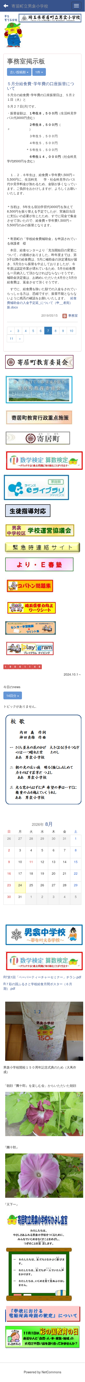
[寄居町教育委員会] (39, 361)
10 (71, 330)
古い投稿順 (18, 72)
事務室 (72, 315)
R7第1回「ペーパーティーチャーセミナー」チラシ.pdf (42, 977)
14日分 (11, 695)
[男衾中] (44, 934)
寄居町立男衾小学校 (30, 6)
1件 (38, 72)
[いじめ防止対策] (27, 510)
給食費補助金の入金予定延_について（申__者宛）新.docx (42, 302)
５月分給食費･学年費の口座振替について (40, 85)
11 (11, 338)
